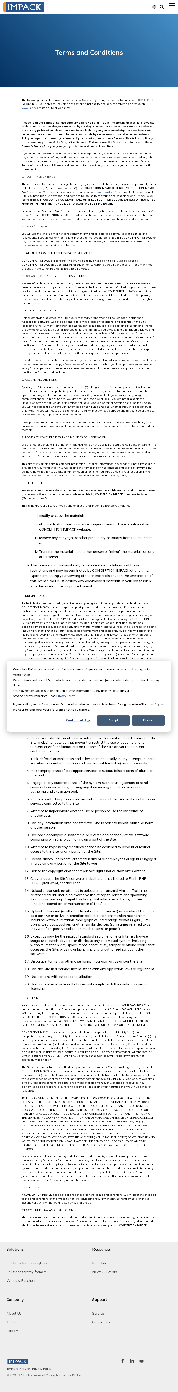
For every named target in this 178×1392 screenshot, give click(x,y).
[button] (172, 5)
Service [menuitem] (98, 1313)
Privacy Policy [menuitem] (41, 1369)
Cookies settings (78, 720)
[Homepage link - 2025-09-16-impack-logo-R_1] (17, 1362)
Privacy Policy (65, 696)
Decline (148, 720)
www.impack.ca (31, 107)
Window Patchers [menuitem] (21, 1280)
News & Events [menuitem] (104, 1272)
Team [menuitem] (11, 1322)
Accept (113, 720)
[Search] (162, 7)
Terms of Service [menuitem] (18, 1369)
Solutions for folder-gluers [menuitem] (27, 1263)
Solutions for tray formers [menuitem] (27, 1272)
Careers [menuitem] (13, 1331)
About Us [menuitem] (14, 1313)
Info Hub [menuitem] (99, 1263)
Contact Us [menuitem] (101, 1322)
